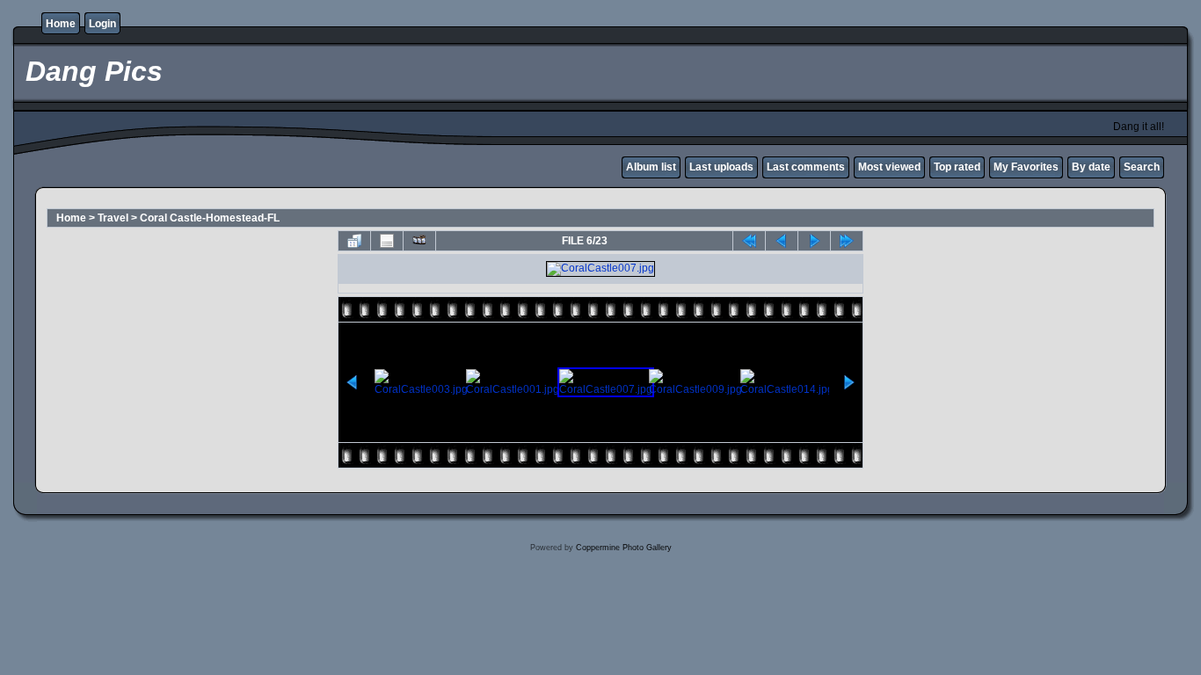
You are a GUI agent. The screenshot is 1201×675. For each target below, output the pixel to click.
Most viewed (889, 167)
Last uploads (721, 167)
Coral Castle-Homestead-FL (210, 218)
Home (61, 24)
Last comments (806, 167)
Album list (651, 167)
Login (102, 24)
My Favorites (1026, 167)
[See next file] (814, 240)
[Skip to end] (847, 240)
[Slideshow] (419, 240)
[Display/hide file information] (387, 240)
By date (1091, 167)
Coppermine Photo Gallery (624, 547)
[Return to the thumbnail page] (354, 240)
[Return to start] (749, 240)
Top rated (957, 167)
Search (1142, 167)
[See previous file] (781, 240)
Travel (113, 218)
